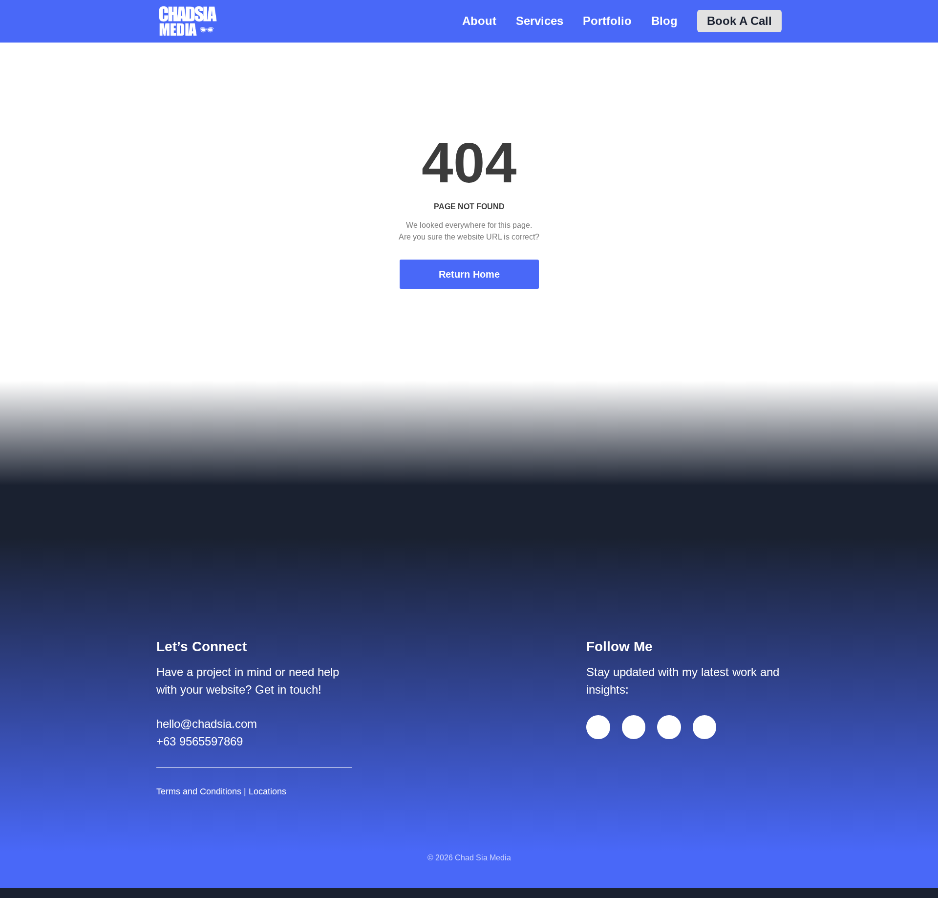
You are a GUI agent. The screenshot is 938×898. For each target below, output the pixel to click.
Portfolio (607, 20)
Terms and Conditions (198, 791)
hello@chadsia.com (206, 723)
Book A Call (739, 20)
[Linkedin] (634, 727)
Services (539, 20)
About (479, 20)
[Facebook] (598, 727)
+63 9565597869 (199, 741)
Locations (267, 791)
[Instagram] (669, 727)
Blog (664, 20)
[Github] (705, 727)
